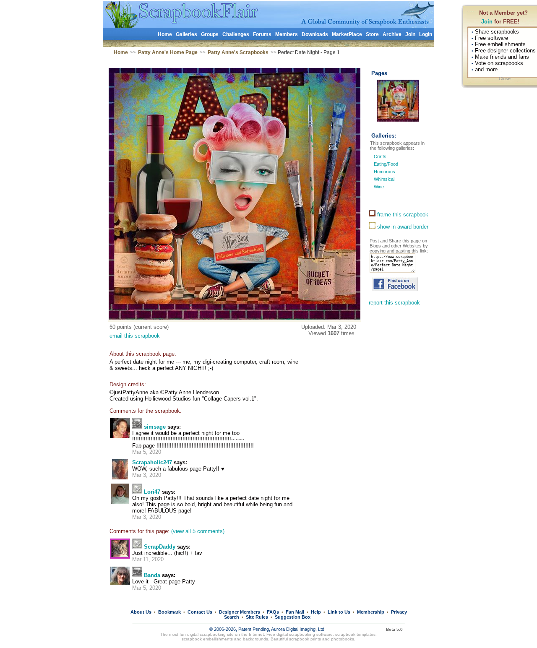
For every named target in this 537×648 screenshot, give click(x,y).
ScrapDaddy (159, 547)
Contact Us (200, 611)
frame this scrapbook (401, 214)
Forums (262, 34)
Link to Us (339, 611)
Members (286, 34)
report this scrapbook (394, 302)
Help (316, 611)
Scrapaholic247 (152, 462)
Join (487, 21)
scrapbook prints (305, 639)
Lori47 (152, 492)
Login (425, 34)
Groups (210, 34)
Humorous (384, 171)
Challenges (235, 34)
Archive (392, 34)
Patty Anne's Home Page (168, 52)
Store (372, 34)
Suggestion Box (292, 616)
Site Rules (257, 616)
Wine (379, 186)
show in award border (401, 227)
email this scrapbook (134, 336)
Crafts (380, 156)
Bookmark (169, 611)
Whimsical (384, 179)
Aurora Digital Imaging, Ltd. (298, 629)
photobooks (342, 639)
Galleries (186, 34)
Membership (370, 611)
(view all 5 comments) (197, 531)
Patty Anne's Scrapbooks (238, 52)
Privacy (399, 611)
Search (231, 616)
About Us (140, 611)
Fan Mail (295, 611)
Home (165, 34)
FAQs (273, 611)
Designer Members (239, 611)
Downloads (315, 34)
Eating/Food (386, 164)
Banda (152, 575)
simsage (155, 427)
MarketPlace (347, 34)
